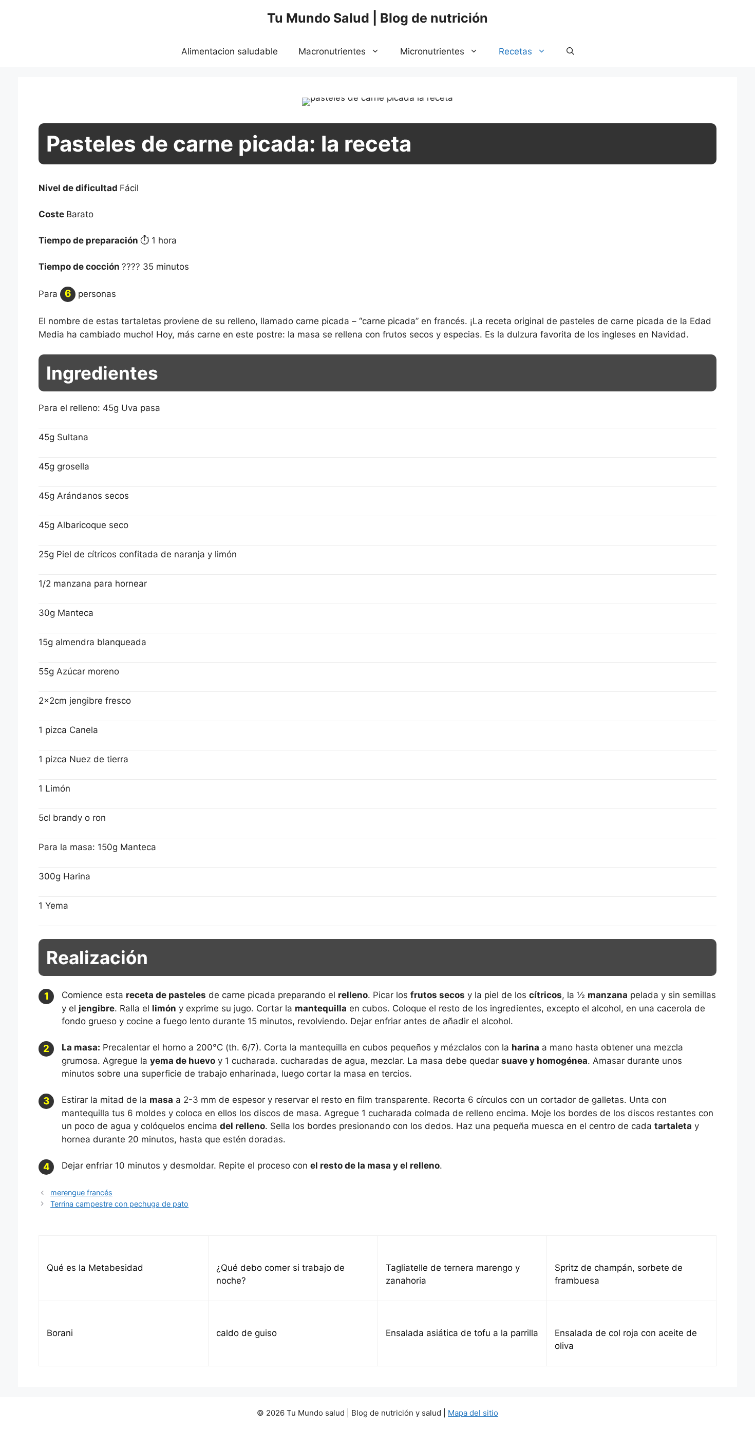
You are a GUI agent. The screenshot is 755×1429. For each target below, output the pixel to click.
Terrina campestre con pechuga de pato (119, 1203)
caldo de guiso (246, 1333)
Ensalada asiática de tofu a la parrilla (462, 1333)
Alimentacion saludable (229, 51)
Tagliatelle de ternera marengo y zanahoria (453, 1274)
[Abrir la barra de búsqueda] (570, 51)
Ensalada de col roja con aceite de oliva (626, 1339)
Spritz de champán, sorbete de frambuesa (619, 1274)
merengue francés (81, 1192)
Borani (60, 1333)
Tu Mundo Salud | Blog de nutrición (377, 18)
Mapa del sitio (473, 1413)
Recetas (515, 51)
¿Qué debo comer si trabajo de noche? (280, 1274)
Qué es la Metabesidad (95, 1268)
